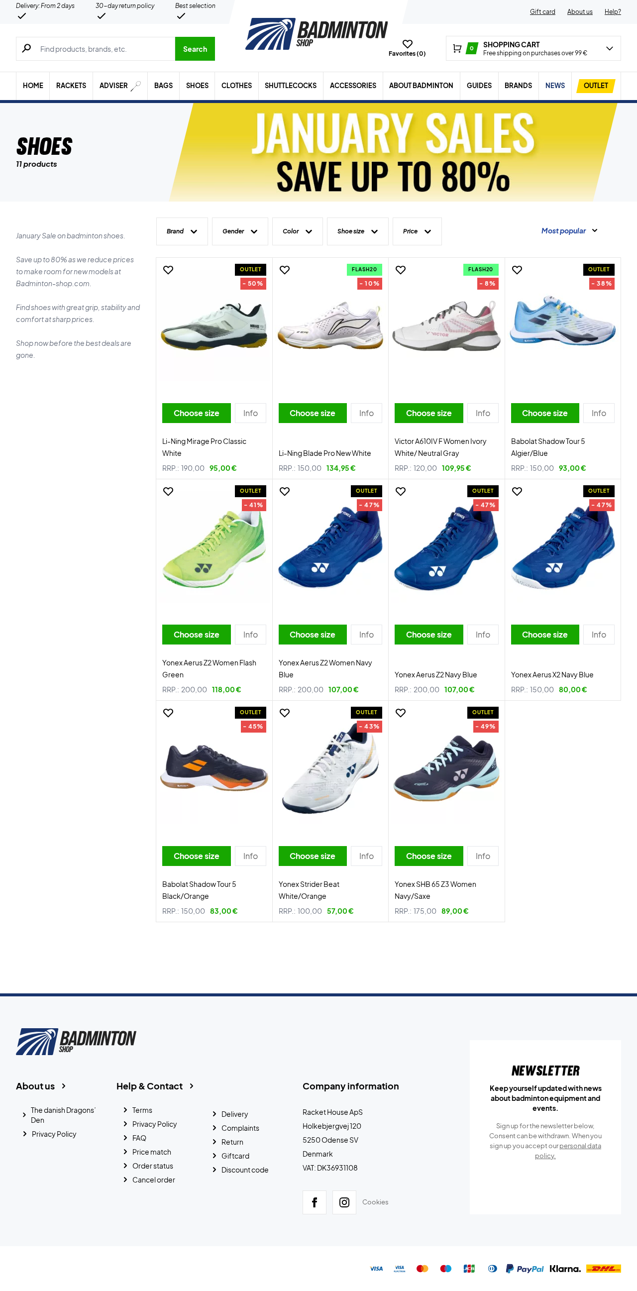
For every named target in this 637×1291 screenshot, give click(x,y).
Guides (479, 86)
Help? (613, 11)
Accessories (353, 86)
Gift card (542, 11)
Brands (518, 86)
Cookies (375, 1202)
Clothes (236, 86)
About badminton (421, 86)
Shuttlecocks (291, 86)
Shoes (197, 86)
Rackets (71, 86)
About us (580, 11)
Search (195, 48)
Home (33, 86)
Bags (163, 86)
